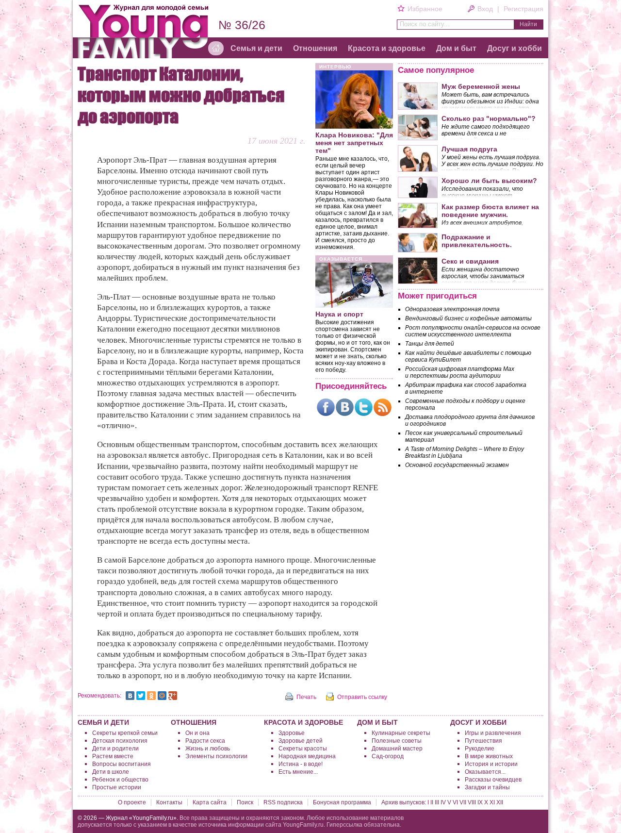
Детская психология (119, 740)
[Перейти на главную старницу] (216, 48)
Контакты (169, 802)
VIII (472, 802)
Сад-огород (388, 756)
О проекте (132, 802)
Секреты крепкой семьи (125, 733)
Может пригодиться (437, 295)
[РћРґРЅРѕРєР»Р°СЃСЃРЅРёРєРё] (151, 695)
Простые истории (116, 787)
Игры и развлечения (493, 733)
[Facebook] (326, 407)
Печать (306, 697)
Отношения (315, 48)
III (437, 802)
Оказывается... (485, 771)
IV (443, 802)
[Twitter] (364, 407)
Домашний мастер (397, 748)
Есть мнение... (298, 771)
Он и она (197, 733)
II (431, 802)
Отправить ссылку (362, 697)
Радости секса (205, 740)
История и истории (491, 764)
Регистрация (523, 9)
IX (480, 802)
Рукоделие (479, 748)
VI (455, 802)
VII (462, 802)
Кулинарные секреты (401, 733)
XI (492, 802)
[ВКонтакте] (345, 407)
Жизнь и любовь (207, 748)
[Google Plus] (172, 695)
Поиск (245, 802)
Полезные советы (397, 740)
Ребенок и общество (120, 779)
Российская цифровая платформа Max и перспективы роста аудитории (459, 372)
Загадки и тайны (487, 787)
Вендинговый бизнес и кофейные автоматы (468, 318)
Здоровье (291, 733)
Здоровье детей (300, 740)
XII (499, 802)
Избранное (424, 9)
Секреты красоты (302, 748)
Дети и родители (115, 748)
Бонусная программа (342, 802)
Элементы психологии (216, 756)
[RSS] (383, 407)
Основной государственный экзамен (457, 465)
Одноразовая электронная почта (452, 309)
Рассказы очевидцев (493, 779)
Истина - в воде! (300, 764)
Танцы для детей (429, 343)
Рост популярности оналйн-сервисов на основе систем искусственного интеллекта (472, 331)
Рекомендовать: (99, 695)
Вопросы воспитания (121, 764)
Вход (485, 9)
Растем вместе (112, 756)
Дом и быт (456, 48)
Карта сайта (210, 802)
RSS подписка (283, 802)
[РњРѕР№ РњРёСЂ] (162, 695)
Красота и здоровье (386, 48)
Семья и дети (256, 48)
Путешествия (483, 740)
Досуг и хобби (514, 48)
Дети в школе (110, 771)
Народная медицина (307, 756)
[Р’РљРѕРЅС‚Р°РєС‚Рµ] (130, 695)
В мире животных (489, 756)
